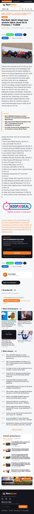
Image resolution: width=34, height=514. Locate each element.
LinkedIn (5, 38)
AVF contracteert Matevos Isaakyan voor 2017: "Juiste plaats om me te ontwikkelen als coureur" (18, 123)
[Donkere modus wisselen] (28, 9)
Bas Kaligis (7, 28)
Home (3, 13)
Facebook (18, 34)
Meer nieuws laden (17, 429)
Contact (11, 510)
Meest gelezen (7, 438)
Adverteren (5, 510)
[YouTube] (2, 499)
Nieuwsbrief (17, 510)
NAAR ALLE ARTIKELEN (17, 6)
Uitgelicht (17, 438)
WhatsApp (10, 34)
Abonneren (28, 478)
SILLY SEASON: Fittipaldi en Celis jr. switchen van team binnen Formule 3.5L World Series (17, 117)
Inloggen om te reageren (12, 300)
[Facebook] (6, 499)
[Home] (9, 4)
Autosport (9, 13)
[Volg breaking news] (20, 9)
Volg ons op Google (17, 38)
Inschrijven (17, 253)
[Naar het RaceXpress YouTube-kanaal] (17, 481)
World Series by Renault (19, 14)
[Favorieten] (22, 9)
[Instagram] (10, 499)
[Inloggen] (25, 9)
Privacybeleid (25, 510)
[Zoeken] (31, 9)
